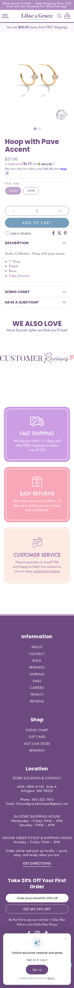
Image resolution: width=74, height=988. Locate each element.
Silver (31, 191)
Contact (37, 654)
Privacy (37, 694)
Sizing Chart (37, 730)
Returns (37, 701)
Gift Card (37, 737)
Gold (13, 191)
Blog (37, 660)
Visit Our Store (37, 743)
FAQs (37, 681)
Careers (37, 688)
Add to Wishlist (20, 233)
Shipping (37, 674)
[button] (5, 16)
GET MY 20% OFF (37, 909)
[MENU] (5, 16)
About (36, 647)
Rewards (37, 667)
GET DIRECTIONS (37, 863)
